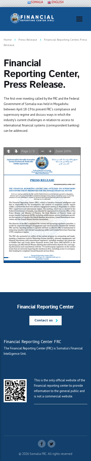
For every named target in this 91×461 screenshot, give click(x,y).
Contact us (43, 320)
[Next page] (16, 151)
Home (8, 39)
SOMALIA (37, 2)
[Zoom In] (50, 151)
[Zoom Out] (42, 151)
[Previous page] (8, 151)
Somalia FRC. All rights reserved (51, 454)
